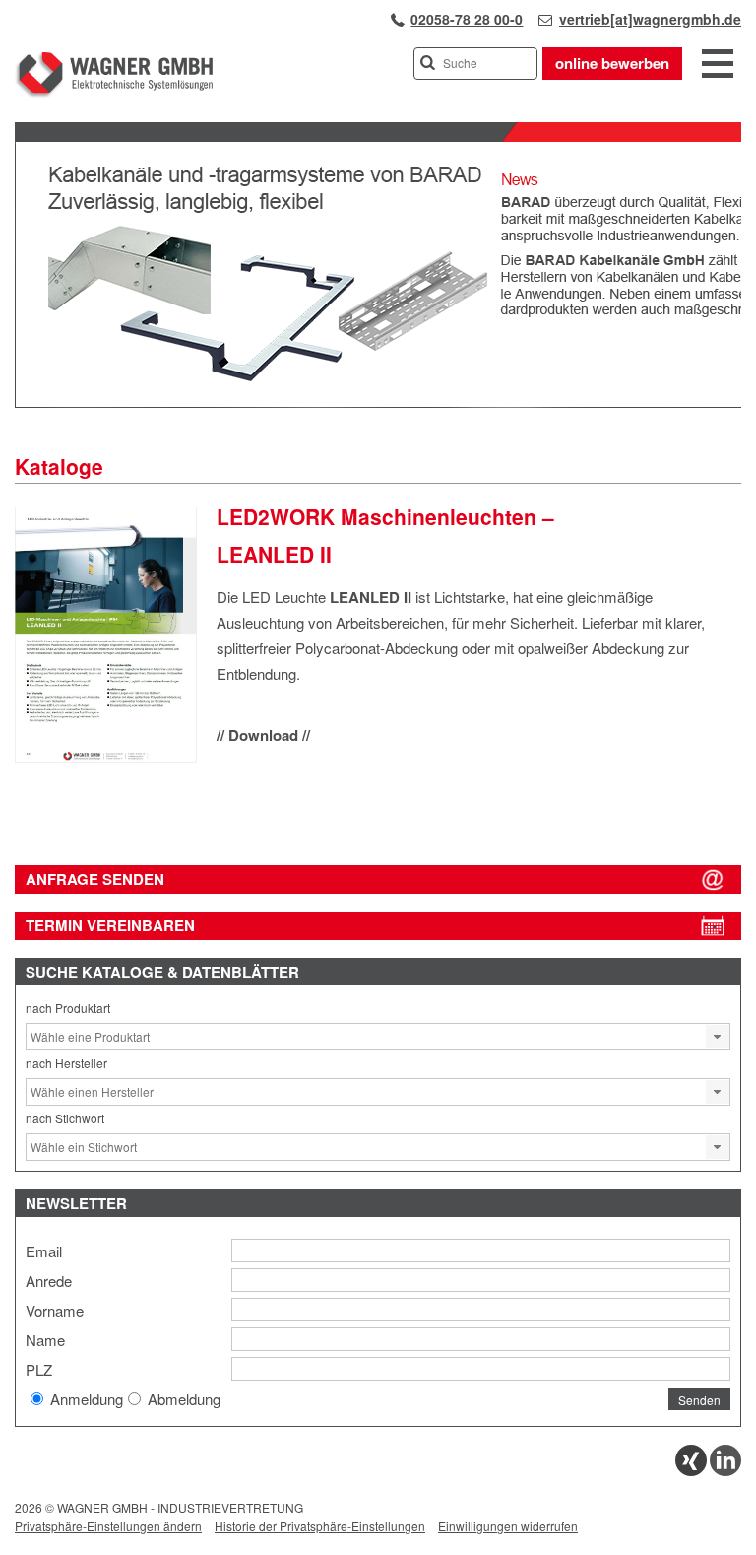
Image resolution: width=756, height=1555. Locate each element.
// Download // (263, 735)
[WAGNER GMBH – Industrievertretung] (114, 93)
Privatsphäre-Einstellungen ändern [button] (108, 1526)
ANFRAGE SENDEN (95, 879)
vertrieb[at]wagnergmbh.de (650, 19)
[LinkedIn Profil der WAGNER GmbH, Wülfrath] (725, 1470)
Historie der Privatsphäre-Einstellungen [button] (320, 1526)
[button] (717, 1036)
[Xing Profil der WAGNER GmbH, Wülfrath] (691, 1470)
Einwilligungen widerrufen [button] (508, 1526)
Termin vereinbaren (110, 925)
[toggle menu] (717, 65)
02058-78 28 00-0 (466, 19)
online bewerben (612, 63)
